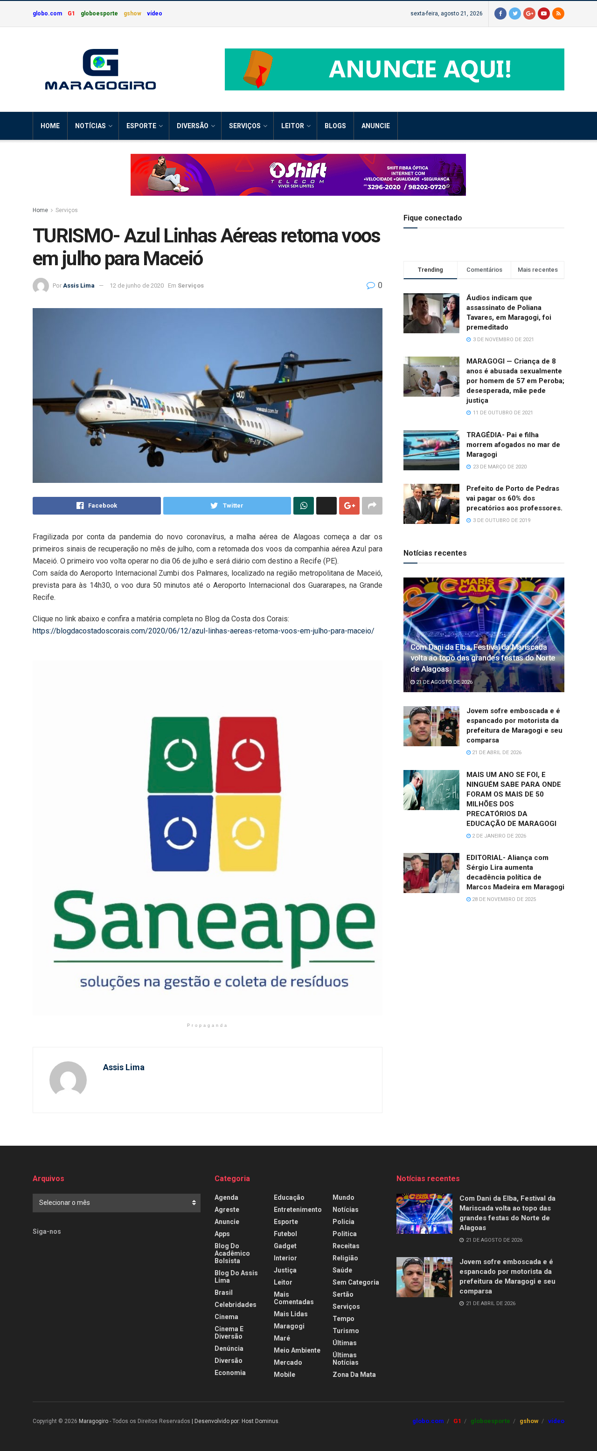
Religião (345, 1258)
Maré (282, 1338)
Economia (230, 1372)
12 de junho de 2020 (137, 285)
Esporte (141, 126)
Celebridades (236, 1304)
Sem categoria (356, 1282)
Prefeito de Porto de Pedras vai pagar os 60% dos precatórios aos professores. (514, 498)
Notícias (90, 126)
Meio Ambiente (297, 1350)
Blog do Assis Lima (236, 1276)
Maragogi (289, 1326)
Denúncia (229, 1348)
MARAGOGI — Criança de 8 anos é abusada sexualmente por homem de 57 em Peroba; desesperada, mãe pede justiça (515, 381)
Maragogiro (93, 1421)
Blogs (335, 126)
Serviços (245, 126)
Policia (343, 1221)
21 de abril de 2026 (496, 753)
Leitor (292, 126)
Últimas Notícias (346, 1358)
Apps (222, 1234)
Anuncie (375, 126)
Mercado (288, 1362)
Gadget (285, 1246)
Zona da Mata (354, 1374)
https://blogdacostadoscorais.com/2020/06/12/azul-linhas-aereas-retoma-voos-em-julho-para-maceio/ (204, 630)
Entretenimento (298, 1209)
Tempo (343, 1318)
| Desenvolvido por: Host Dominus (235, 1421)
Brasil (224, 1292)
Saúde (342, 1270)
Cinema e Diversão (229, 1332)
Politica (345, 1234)
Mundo (343, 1197)
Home (50, 126)
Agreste (227, 1209)
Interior (285, 1258)
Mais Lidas (291, 1314)
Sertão (343, 1294)
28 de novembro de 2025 (503, 899)
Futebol (285, 1234)
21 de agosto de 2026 (443, 682)
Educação (289, 1197)
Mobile (284, 1374)
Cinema (226, 1316)
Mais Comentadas (294, 1298)
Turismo (346, 1330)
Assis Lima (79, 285)
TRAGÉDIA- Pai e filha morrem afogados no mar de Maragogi (513, 445)
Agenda (226, 1197)
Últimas (345, 1343)
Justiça (285, 1270)
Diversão (192, 126)
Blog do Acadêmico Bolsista (232, 1253)
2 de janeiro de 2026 (498, 836)
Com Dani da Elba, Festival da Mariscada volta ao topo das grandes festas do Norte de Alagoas (482, 658)
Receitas (346, 1246)
